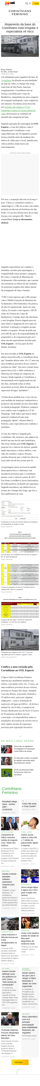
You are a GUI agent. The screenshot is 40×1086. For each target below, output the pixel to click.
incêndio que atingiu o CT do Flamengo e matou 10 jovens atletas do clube (18, 110)
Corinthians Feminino (20, 12)
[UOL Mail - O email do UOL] (26, 3)
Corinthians (6, 80)
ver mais (18, 1062)
